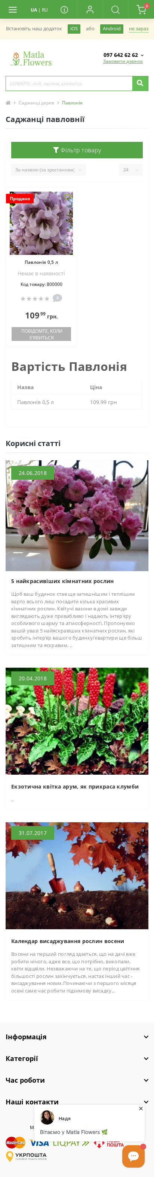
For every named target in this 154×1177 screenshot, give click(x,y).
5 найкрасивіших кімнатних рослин (62, 581)
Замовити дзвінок (123, 61)
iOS (74, 28)
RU (45, 10)
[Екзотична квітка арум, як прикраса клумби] (77, 721)
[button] (90, 9)
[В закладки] (67, 197)
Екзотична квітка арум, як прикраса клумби (75, 786)
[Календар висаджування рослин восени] (77, 875)
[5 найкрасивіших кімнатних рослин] (77, 515)
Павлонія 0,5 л (41, 262)
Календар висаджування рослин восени (67, 941)
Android (112, 28)
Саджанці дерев (36, 103)
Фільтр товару (80, 150)
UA (34, 10)
